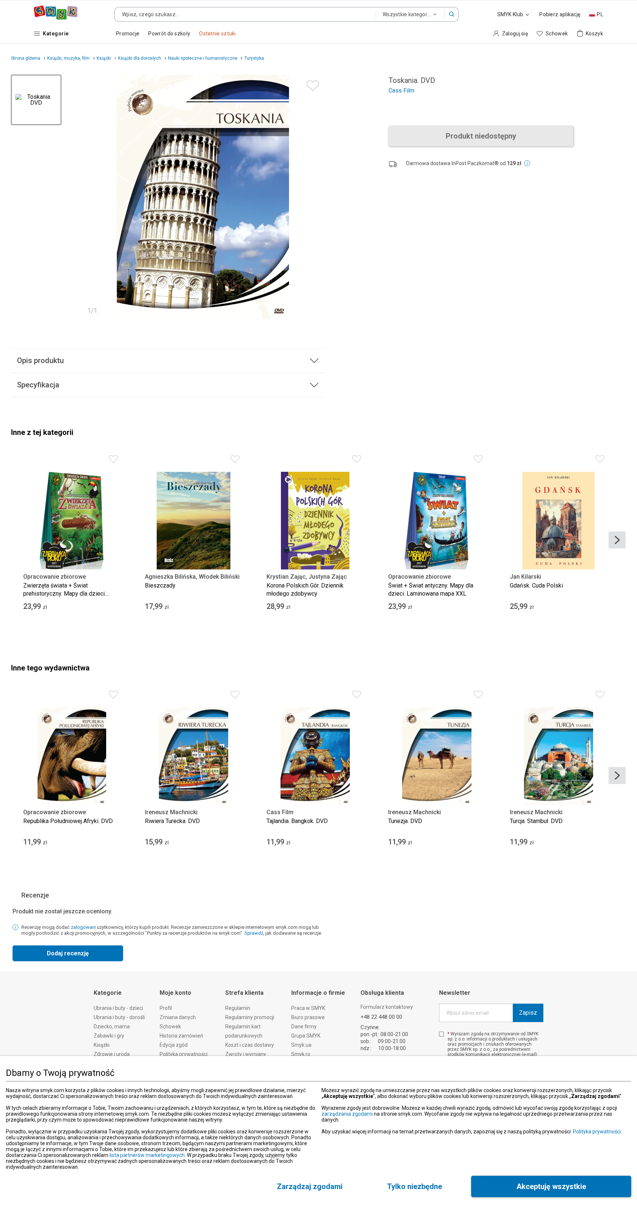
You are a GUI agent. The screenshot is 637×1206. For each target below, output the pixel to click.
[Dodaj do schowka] (311, 83)
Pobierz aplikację (559, 14)
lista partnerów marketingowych (147, 1155)
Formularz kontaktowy (387, 1007)
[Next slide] (617, 540)
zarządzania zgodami (347, 1114)
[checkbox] (441, 1034)
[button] (452, 14)
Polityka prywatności (597, 1131)
